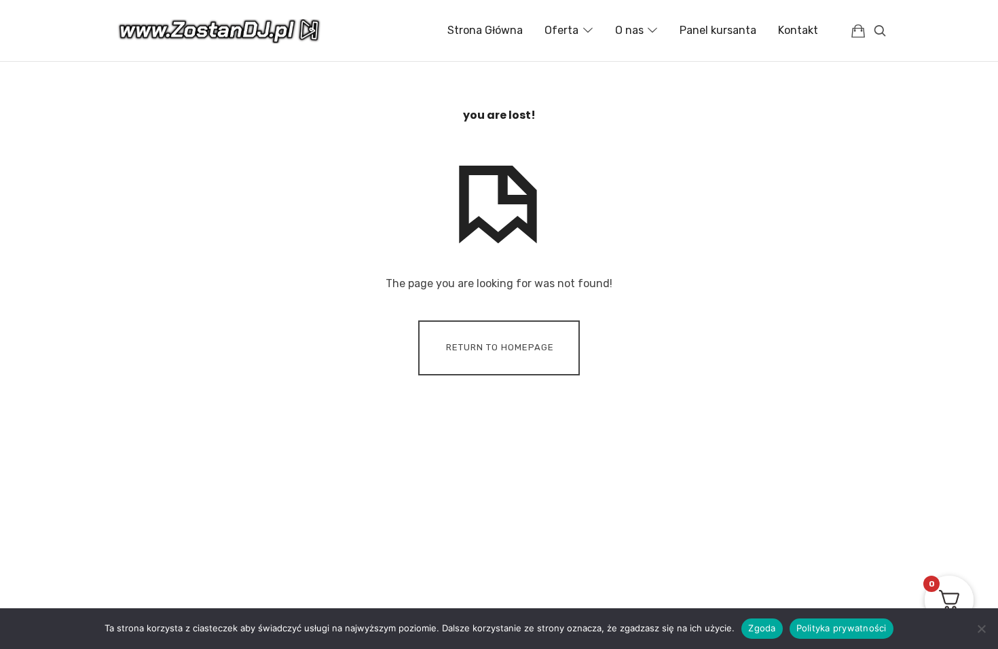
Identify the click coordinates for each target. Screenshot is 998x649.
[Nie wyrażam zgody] (981, 628)
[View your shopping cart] (858, 30)
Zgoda (761, 628)
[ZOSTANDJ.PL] (219, 30)
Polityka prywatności (841, 628)
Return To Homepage (500, 347)
